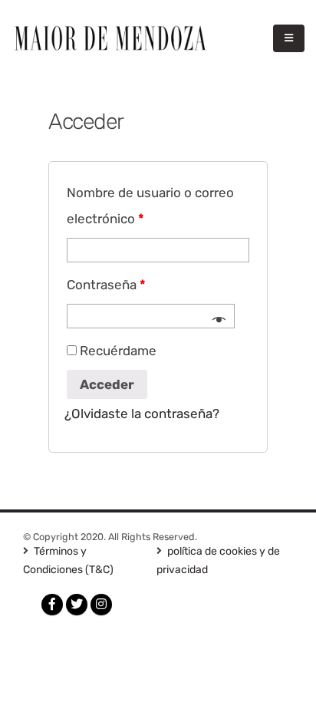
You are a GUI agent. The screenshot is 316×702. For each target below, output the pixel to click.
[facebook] (52, 604)
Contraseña (106, 284)
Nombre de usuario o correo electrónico (150, 205)
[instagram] (101, 604)
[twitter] (76, 604)
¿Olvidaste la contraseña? (141, 413)
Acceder (107, 384)
